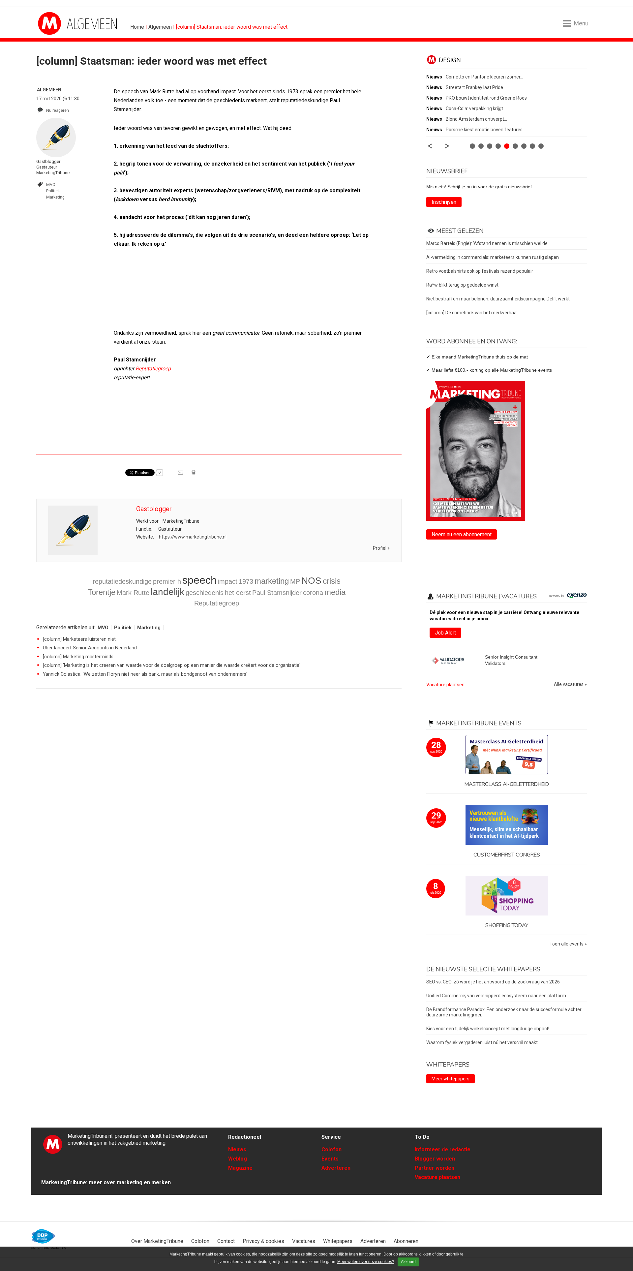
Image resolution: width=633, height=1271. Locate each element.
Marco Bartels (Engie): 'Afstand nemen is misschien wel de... (488, 243)
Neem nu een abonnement (462, 534)
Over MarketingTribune (157, 1241)
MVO (50, 184)
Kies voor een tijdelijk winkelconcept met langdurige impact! (487, 1028)
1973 (246, 581)
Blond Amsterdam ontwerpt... (476, 119)
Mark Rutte (133, 592)
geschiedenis (205, 592)
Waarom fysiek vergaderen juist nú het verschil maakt (482, 1042)
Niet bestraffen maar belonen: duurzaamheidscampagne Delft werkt (498, 298)
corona (313, 592)
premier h (167, 581)
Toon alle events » (568, 944)
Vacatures (303, 1241)
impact (227, 581)
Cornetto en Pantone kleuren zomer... (484, 76)
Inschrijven (444, 202)
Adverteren (335, 1168)
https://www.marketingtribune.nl (192, 537)
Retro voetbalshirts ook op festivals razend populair (479, 271)
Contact (226, 1241)
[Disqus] (219, 787)
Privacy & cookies (263, 1241)
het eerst (238, 592)
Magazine (240, 1168)
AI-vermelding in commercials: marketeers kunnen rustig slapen (492, 257)
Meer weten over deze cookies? (365, 1261)
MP (295, 581)
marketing (272, 580)
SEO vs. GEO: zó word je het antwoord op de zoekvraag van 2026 (493, 981)
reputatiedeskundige (122, 581)
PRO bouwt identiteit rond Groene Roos (486, 98)
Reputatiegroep (153, 368)
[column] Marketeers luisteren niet (79, 639)
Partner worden (434, 1168)
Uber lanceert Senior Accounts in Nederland (90, 648)
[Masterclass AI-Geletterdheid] (506, 755)
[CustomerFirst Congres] (506, 825)
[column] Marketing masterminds (78, 657)
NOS (311, 580)
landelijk (167, 592)
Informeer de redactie (442, 1149)
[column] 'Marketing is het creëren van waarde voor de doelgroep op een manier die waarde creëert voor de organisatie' (171, 665)
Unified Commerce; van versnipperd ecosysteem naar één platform (496, 995)
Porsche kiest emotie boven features (484, 129)
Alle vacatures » (570, 684)
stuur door (181, 475)
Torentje (101, 592)
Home (137, 27)
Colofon (331, 1149)
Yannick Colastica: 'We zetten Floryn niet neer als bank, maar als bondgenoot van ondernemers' (145, 674)
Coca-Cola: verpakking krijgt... (476, 108)
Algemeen (160, 27)
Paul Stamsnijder (277, 592)
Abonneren (406, 1241)
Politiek (53, 190)
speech (199, 580)
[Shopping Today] (506, 896)
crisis (332, 580)
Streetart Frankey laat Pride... (476, 87)
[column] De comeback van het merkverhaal (472, 312)
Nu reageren (57, 110)
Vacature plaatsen (445, 684)
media (335, 592)
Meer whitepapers (450, 1078)
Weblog (237, 1159)
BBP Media (43, 1236)
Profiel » (381, 548)
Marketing (55, 197)
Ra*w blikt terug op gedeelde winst (462, 285)
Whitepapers (337, 1241)
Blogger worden (435, 1159)
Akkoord (408, 1261)
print (194, 475)
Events (330, 1159)
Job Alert (445, 633)
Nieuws (237, 1149)
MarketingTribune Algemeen (62, 23)
